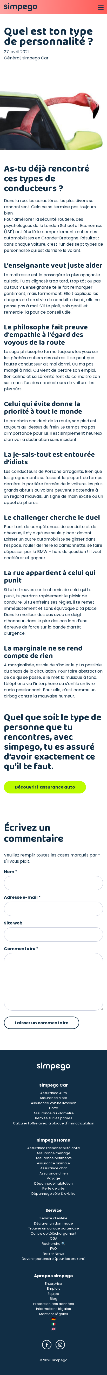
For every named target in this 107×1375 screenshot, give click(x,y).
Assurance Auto (53, 1092)
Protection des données (53, 1303)
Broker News (53, 1253)
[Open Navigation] (100, 7)
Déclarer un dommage (53, 1223)
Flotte (53, 1107)
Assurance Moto (53, 1097)
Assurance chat (53, 1168)
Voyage (53, 1178)
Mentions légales (53, 1313)
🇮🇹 (53, 1324)
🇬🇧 (53, 1328)
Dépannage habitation (53, 1183)
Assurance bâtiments (54, 1158)
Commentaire (21, 949)
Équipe (53, 1293)
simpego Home (53, 1140)
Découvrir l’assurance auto (45, 787)
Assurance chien (53, 1173)
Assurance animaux (53, 1163)
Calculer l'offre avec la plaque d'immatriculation (53, 1123)
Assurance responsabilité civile (53, 1147)
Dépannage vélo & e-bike (53, 1193)
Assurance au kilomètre (54, 1113)
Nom (10, 872)
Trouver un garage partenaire (53, 1228)
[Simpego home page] (20, 7)
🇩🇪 (53, 1318)
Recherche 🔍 (53, 1243)
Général (12, 58)
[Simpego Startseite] (53, 1066)
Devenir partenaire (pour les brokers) (53, 1258)
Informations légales (53, 1308)
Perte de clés (53, 1188)
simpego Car (35, 58)
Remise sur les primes (53, 1118)
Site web (13, 923)
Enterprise (53, 1283)
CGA (53, 1238)
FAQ (53, 1248)
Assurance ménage (53, 1153)
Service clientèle (53, 1218)
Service (53, 1210)
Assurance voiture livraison (53, 1103)
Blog (53, 1298)
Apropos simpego (53, 1276)
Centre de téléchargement (53, 1233)
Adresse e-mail (22, 897)
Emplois (53, 1288)
